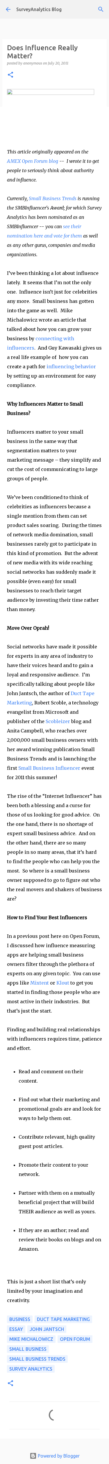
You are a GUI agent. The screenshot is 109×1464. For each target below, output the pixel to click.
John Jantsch (47, 1329)
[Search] (100, 9)
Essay (16, 1329)
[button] (10, 75)
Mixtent (39, 983)
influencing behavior (71, 366)
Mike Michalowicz (31, 1339)
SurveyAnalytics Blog (39, 9)
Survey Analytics (30, 1368)
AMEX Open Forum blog (32, 161)
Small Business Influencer (49, 768)
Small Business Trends (52, 198)
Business (19, 1319)
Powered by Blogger (58, 1455)
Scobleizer (58, 721)
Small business (28, 1349)
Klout (62, 983)
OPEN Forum (75, 1339)
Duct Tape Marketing (63, 1319)
